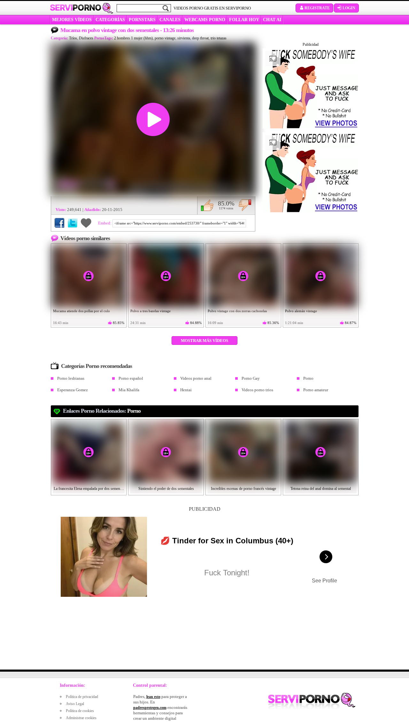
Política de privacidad (82, 696)
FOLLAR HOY (244, 19)
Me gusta (207, 205)
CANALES (170, 19)
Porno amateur (315, 389)
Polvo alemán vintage (301, 311)
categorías (110, 19)
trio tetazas (219, 38)
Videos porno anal (196, 378)
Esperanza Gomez (72, 389)
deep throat (200, 38)
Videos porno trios (257, 389)
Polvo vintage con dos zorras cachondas (237, 311)
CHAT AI (272, 19)
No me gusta (245, 205)
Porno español (131, 378)
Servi (75, 8)
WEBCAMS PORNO (204, 19)
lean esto (153, 696)
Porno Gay (251, 378)
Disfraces (86, 38)
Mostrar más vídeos (204, 340)
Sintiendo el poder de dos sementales (166, 488)
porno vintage (165, 38)
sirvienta (183, 38)
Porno (308, 378)
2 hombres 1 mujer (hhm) (133, 38)
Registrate (317, 8)
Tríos (73, 38)
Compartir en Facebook (59, 223)
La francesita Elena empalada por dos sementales (89, 488)
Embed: (105, 223)
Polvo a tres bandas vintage (150, 311)
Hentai (186, 389)
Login (349, 8)
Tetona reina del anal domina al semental (320, 488)
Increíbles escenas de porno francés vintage (243, 488)
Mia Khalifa (129, 389)
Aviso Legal (75, 704)
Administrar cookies (81, 718)
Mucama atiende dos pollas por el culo (81, 311)
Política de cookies (80, 711)
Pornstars (142, 19)
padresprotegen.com (149, 707)
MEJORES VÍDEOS (72, 19)
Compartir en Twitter (72, 223)
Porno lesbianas (70, 378)
